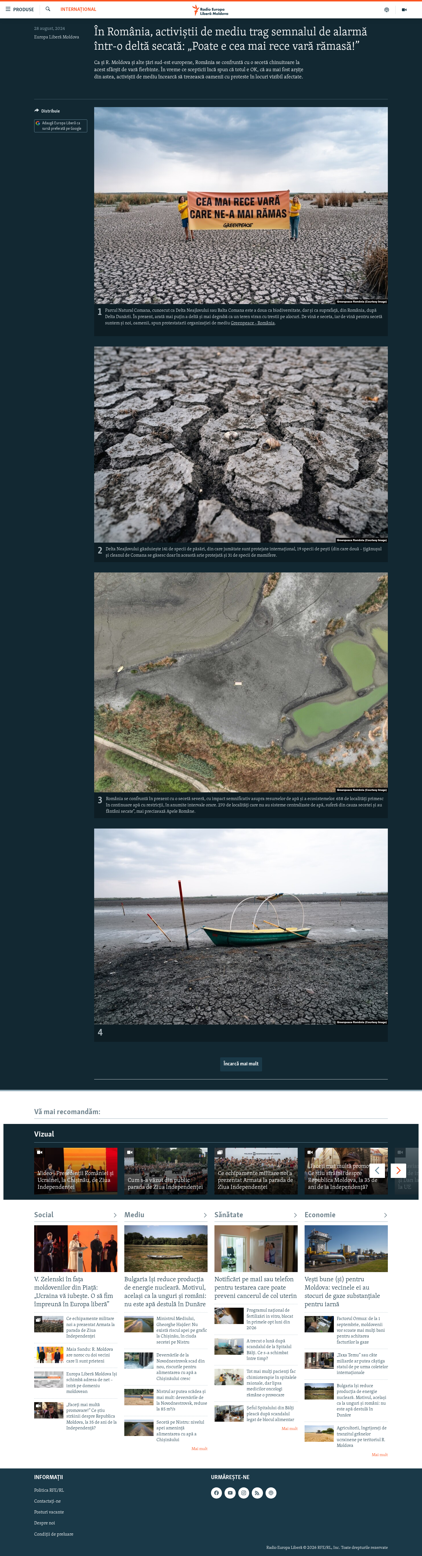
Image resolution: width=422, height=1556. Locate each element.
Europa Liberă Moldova (56, 37)
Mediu (134, 1215)
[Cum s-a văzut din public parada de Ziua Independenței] (166, 1171)
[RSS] (257, 1493)
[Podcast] (387, 10)
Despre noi (44, 1523)
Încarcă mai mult (241, 1064)
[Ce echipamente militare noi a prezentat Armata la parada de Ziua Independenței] (256, 1171)
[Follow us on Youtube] (229, 1493)
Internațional (78, 9)
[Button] (47, 112)
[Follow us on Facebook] (216, 1493)
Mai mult (199, 1449)
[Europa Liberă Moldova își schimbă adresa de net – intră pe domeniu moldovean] (48, 1379)
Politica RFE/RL (49, 1491)
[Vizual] (404, 10)
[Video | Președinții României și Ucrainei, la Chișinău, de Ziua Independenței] (75, 1171)
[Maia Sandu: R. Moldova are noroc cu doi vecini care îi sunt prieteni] (48, 1355)
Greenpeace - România (253, 323)
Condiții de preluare (53, 1534)
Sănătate (228, 1215)
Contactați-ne (47, 1501)
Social (43, 1215)
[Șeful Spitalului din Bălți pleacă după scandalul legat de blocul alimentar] (229, 1413)
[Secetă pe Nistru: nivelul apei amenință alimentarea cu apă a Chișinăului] (139, 1428)
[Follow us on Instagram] (243, 1493)
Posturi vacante (49, 1512)
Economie (320, 1215)
